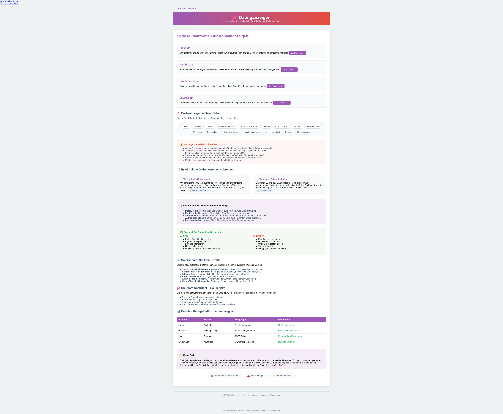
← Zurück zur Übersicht (184, 8)
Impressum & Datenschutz (270, 395)
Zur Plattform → (297, 53)
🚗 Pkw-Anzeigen (255, 376)
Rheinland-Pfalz (281, 126)
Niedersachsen (303, 132)
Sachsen (297, 126)
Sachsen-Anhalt (313, 126)
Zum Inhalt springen (9, 1)
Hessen (266, 126)
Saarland (276, 132)
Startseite (255, 395)
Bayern (210, 126)
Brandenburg (212, 132)
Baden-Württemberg (226, 126)
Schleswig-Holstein (231, 132)
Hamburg (197, 126)
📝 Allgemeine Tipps (282, 376)
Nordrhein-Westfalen (249, 126)
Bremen (288, 132)
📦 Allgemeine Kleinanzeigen (225, 376)
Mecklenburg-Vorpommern (256, 132)
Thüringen (197, 132)
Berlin (186, 126)
